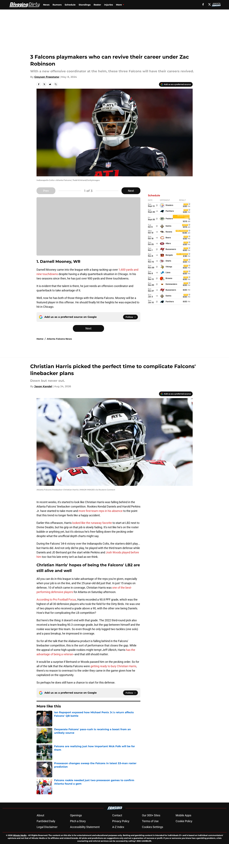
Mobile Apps (183, 815)
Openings (76, 815)
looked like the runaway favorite (92, 522)
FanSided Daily (46, 821)
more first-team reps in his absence (101, 511)
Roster (97, 4)
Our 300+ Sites (151, 815)
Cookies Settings (152, 827)
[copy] (56, 84)
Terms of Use (150, 821)
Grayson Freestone (46, 76)
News (46, 4)
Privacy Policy (120, 821)
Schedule (70, 4)
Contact (117, 815)
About (40, 815)
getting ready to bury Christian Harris (113, 666)
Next (131, 190)
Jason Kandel (43, 386)
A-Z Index (118, 827)
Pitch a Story (78, 821)
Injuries (108, 4)
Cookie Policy (184, 821)
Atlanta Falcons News (59, 338)
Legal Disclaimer (47, 827)
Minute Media (19, 835)
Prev (46, 190)
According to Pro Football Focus (56, 599)
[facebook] (203, 4)
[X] (209, 4)
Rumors (57, 4)
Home (40, 338)
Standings (84, 4)
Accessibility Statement (85, 827)
